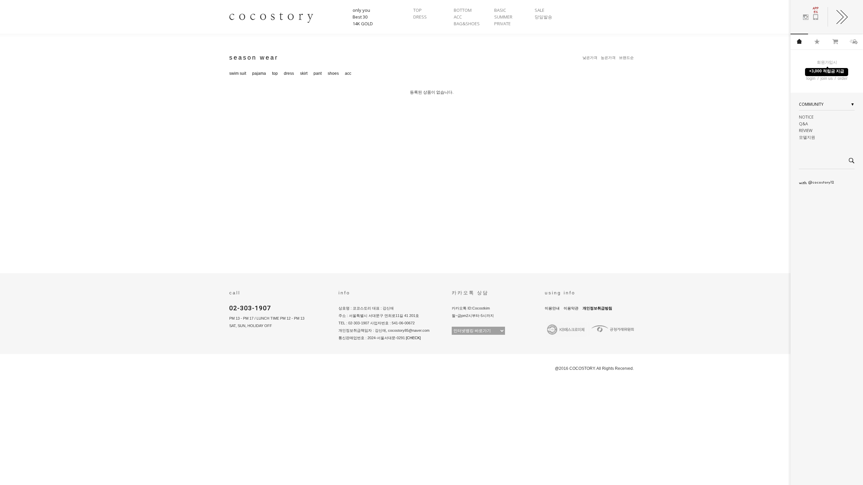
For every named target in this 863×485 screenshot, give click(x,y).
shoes (333, 73)
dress (289, 73)
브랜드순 (626, 58)
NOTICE (806, 117)
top (275, 73)
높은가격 (608, 58)
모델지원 (807, 137)
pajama (259, 73)
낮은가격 (590, 58)
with (816, 183)
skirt (303, 73)
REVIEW (805, 130)
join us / (829, 78)
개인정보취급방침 (597, 308)
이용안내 (552, 308)
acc (348, 73)
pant (318, 73)
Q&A (803, 124)
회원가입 (825, 62)
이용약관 (571, 308)
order (842, 78)
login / (813, 78)
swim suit (237, 73)
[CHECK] (413, 338)
